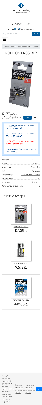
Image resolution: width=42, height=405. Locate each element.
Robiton (36, 164)
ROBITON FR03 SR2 (21, 264)
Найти (36, 34)
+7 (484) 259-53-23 (21, 24)
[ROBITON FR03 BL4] (20, 213)
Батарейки (35, 167)
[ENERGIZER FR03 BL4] (20, 287)
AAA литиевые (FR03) (30, 175)
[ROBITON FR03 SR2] (20, 250)
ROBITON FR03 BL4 (21, 227)
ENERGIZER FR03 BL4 (21, 300)
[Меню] (5, 39)
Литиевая (36, 171)
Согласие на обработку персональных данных (30, 389)
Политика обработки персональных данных (20, 389)
